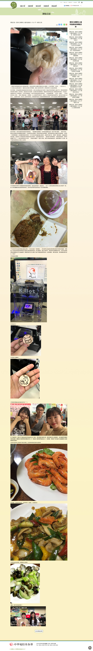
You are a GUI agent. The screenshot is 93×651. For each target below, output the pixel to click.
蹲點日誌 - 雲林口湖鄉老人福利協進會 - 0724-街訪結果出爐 (75, 59)
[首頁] (13, 5)
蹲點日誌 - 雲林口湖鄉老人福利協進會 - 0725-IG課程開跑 (75, 54)
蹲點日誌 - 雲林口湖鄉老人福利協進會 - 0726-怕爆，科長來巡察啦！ (75, 49)
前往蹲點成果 (39, 631)
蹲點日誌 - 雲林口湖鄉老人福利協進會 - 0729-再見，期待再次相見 (75, 33)
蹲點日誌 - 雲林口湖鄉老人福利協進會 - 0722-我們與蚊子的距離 (75, 69)
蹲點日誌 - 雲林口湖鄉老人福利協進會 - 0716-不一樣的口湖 (26, 22)
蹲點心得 (65, 2)
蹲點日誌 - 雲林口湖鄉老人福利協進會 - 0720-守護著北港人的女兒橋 (75, 80)
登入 (61, 2)
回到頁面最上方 (90, 648)
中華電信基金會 (75, 5)
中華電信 (66, 5)
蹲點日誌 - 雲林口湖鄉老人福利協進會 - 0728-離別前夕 (75, 38)
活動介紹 (22, 6)
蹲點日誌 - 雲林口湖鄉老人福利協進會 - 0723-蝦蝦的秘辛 (75, 64)
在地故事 (75, 2)
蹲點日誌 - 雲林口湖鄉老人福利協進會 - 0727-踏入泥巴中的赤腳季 (75, 43)
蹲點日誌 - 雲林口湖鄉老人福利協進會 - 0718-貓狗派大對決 (75, 90)
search (81, 5)
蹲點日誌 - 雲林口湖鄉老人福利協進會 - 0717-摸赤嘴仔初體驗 (75, 95)
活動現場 (30, 6)
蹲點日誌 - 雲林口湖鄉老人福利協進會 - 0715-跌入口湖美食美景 (75, 106)
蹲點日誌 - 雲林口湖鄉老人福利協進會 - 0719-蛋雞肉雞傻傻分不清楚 (75, 85)
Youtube (82, 2)
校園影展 (46, 6)
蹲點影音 (70, 2)
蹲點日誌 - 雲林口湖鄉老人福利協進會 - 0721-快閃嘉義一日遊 (75, 75)
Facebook (79, 2)
